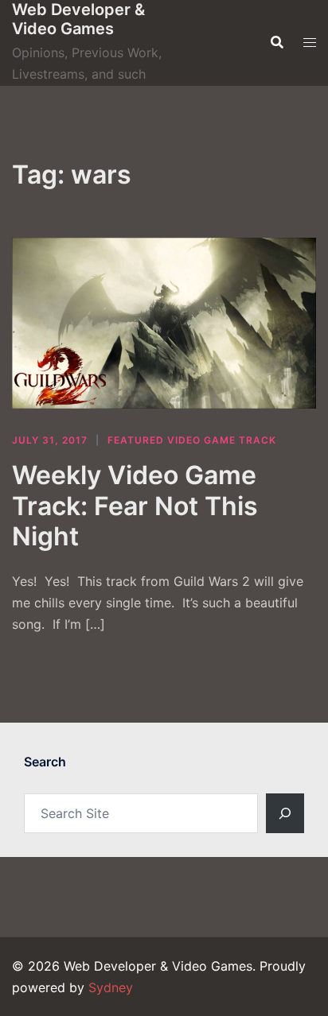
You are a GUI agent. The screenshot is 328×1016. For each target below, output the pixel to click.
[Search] (285, 813)
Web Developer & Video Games (78, 19)
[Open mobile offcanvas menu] (309, 42)
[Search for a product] (277, 42)
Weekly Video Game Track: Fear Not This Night (135, 506)
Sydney (110, 987)
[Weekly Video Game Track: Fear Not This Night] (164, 323)
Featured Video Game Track (191, 440)
